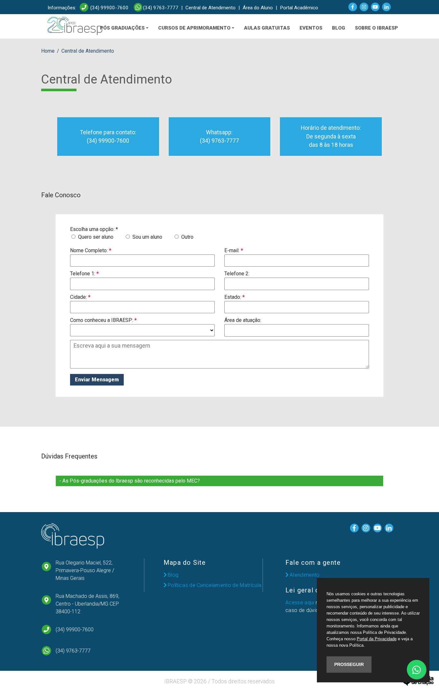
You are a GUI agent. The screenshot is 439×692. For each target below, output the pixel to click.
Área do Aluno (258, 8)
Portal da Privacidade (377, 638)
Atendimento (305, 575)
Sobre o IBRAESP (376, 28)
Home (48, 51)
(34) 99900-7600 (109, 8)
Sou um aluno (146, 237)
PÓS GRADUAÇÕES (122, 28)
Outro (186, 237)
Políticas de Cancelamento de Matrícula (214, 585)
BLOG (338, 28)
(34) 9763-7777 (160, 8)
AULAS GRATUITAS (267, 28)
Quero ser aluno (95, 237)
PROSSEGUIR (349, 664)
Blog (173, 575)
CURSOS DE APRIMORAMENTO (194, 28)
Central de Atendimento (210, 8)
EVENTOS (311, 28)
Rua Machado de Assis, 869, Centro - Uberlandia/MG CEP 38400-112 (87, 604)
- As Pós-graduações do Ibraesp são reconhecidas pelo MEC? (129, 481)
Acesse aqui (299, 602)
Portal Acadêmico (299, 8)
